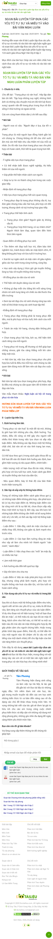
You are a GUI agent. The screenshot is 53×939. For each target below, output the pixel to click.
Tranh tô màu (7, 847)
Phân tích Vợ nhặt (34, 865)
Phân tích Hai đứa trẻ (36, 847)
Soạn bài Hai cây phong (13, 801)
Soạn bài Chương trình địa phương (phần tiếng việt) (24, 798)
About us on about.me (11, 854)
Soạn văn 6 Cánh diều (11, 865)
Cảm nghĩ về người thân (37, 879)
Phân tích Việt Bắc (34, 829)
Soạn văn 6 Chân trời (10, 869)
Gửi (45, 759)
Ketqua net (6, 880)
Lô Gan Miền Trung (9, 883)
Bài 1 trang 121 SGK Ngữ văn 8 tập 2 (18, 805)
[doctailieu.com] (26, 897)
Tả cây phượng (8, 851)
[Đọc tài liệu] (24, 925)
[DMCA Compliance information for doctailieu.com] (35, 915)
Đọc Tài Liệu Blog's (10, 876)
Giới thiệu (18, 920)
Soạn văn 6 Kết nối (9, 873)
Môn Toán (6, 836)
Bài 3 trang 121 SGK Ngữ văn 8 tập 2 (18, 813)
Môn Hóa (6, 840)
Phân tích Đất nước (35, 843)
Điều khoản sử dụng (31, 920)
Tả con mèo (32, 836)
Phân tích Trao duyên (35, 882)
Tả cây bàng (32, 875)
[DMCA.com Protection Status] (22, 915)
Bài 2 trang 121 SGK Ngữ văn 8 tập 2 (18, 809)
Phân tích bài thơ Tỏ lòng (37, 840)
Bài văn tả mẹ (32, 833)
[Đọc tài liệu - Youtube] (28, 925)
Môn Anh (5, 833)
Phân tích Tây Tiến (9, 843)
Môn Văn (5, 829)
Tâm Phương (23, 676)
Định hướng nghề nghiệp (37, 851)
